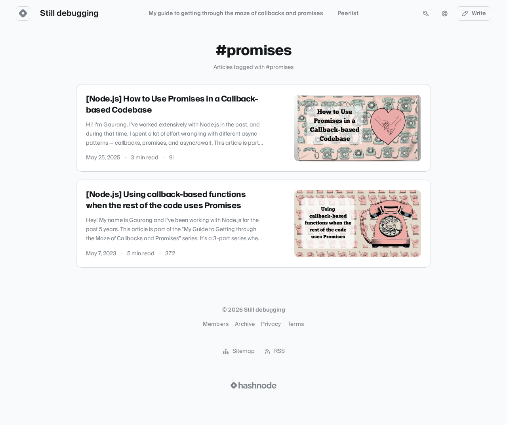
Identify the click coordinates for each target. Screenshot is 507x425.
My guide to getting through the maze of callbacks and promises (236, 13)
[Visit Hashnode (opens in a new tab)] (253, 385)
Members (215, 324)
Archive (245, 324)
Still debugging (69, 13)
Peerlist (347, 13)
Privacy (271, 324)
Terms (296, 324)
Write (479, 13)
